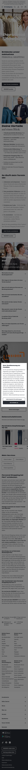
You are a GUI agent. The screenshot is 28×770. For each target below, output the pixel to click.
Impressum (22, 394)
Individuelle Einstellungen (14, 399)
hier (21, 391)
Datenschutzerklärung (14, 394)
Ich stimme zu (14, 402)
